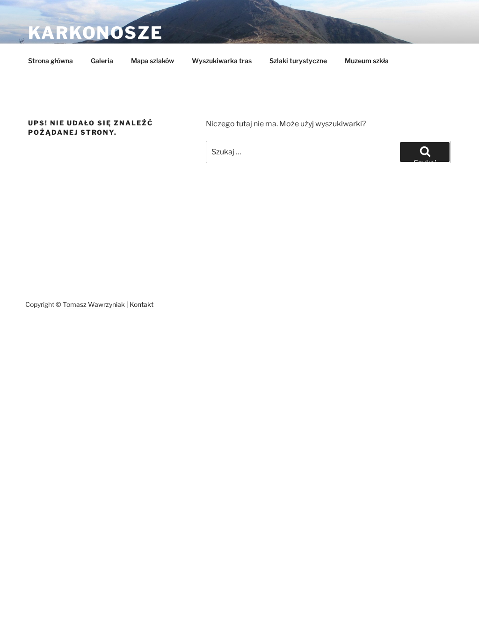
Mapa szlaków (152, 61)
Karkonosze (95, 32)
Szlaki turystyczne (298, 61)
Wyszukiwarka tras (222, 61)
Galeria (102, 61)
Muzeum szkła (367, 61)
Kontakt (141, 304)
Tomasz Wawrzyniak (94, 304)
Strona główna (50, 61)
